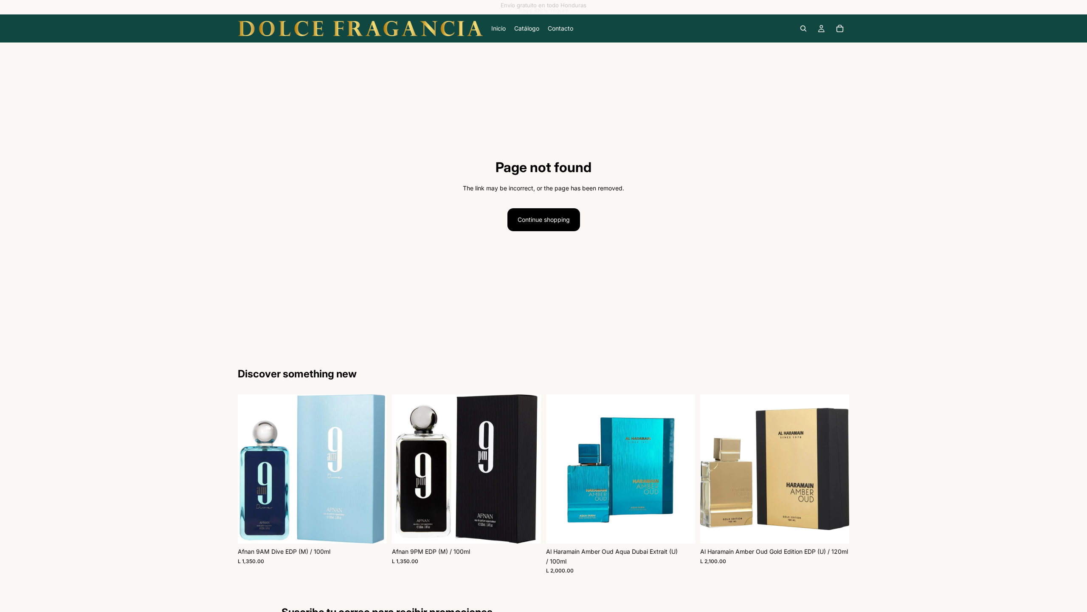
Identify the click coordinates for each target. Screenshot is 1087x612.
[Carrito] (840, 28)
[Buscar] (803, 28)
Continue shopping (544, 219)
